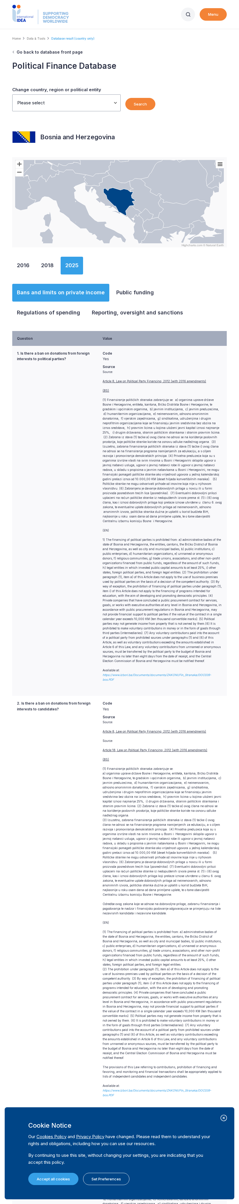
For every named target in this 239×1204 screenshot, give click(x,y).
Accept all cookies (53, 1179)
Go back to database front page (50, 52)
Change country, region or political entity (56, 89)
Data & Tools (36, 38)
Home (16, 38)
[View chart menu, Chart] (220, 164)
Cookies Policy (51, 1136)
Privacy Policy (90, 1136)
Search (140, 104)
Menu (213, 14)
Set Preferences (106, 1179)
